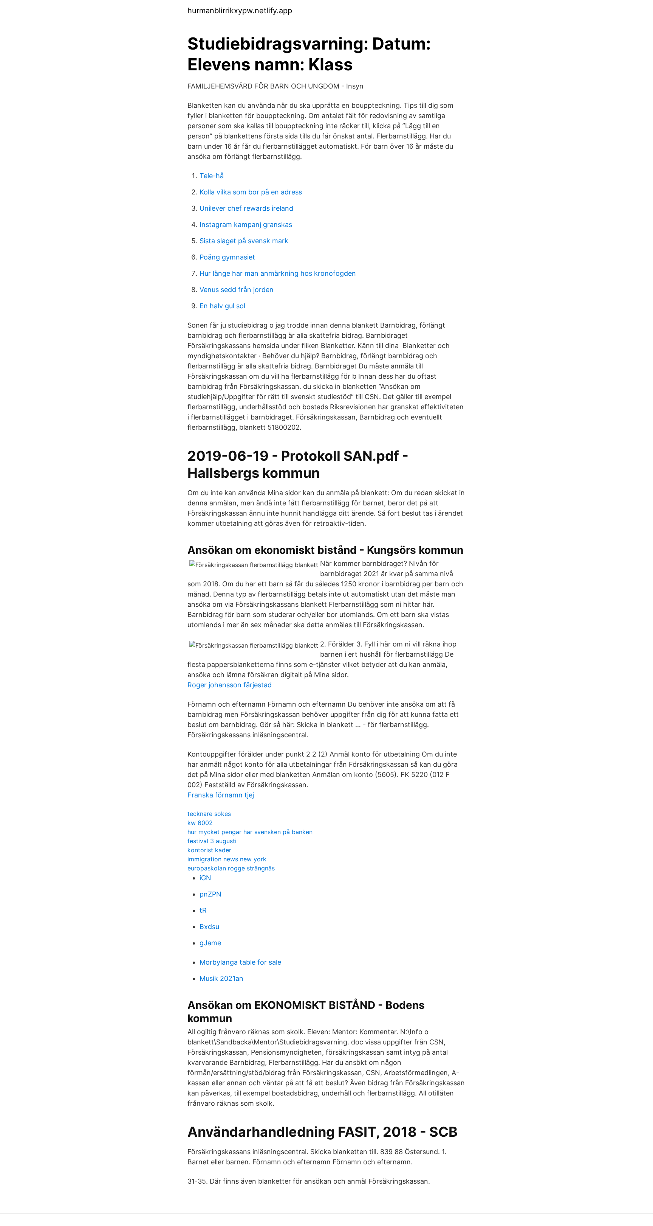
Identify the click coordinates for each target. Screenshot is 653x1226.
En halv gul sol (222, 306)
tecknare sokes (209, 813)
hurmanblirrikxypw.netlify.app (239, 10)
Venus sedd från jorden (237, 290)
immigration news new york (226, 859)
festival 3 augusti (212, 841)
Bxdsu (209, 927)
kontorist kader (209, 850)
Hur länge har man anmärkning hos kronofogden (278, 273)
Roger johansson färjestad (229, 685)
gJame (210, 943)
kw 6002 (200, 823)
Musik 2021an (221, 978)
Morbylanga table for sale (240, 962)
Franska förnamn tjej (220, 795)
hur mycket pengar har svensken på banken (250, 832)
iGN (205, 878)
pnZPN (210, 894)
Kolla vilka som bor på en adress (251, 192)
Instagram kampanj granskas (246, 224)
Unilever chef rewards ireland (246, 208)
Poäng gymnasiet (227, 257)
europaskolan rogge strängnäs (231, 868)
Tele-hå (212, 176)
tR (203, 910)
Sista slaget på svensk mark (244, 241)
